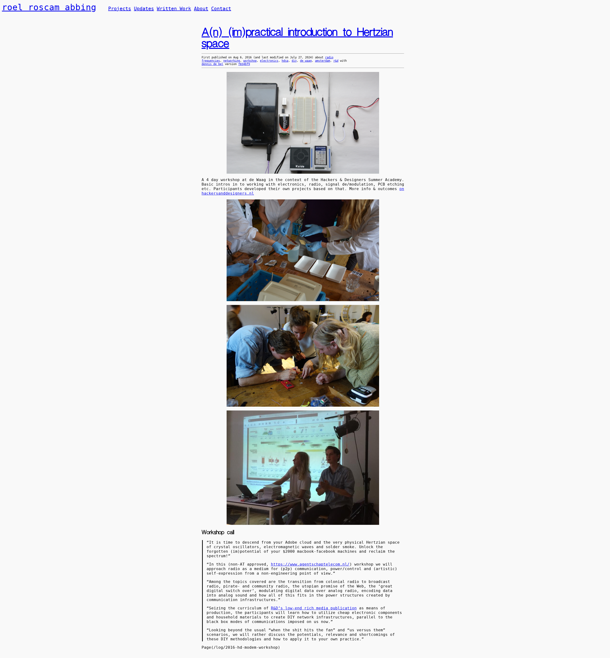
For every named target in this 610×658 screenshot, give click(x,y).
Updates (144, 8)
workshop (250, 60)
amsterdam (322, 60)
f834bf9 (244, 64)
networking (231, 60)
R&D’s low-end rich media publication (314, 608)
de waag (306, 60)
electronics (269, 60)
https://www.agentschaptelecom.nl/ (310, 564)
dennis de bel (212, 64)
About (201, 8)
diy (294, 60)
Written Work (174, 8)
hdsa (285, 60)
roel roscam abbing (49, 7)
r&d (335, 60)
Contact (221, 8)
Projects (119, 8)
